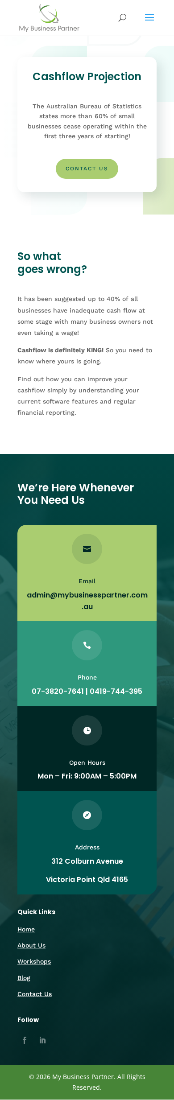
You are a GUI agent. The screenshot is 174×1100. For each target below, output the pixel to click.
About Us (31, 945)
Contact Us (34, 993)
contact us (87, 168)
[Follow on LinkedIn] (42, 1040)
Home (26, 929)
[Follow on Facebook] (24, 1040)
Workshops (34, 961)
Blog (23, 977)
